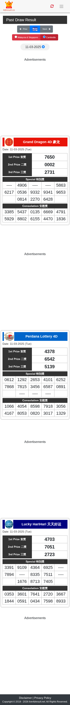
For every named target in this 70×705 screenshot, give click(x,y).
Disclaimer (25, 697)
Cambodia (51, 37)
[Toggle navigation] (62, 6)
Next (45, 29)
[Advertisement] (35, 97)
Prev (25, 29)
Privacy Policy (42, 697)
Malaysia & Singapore (27, 37)
